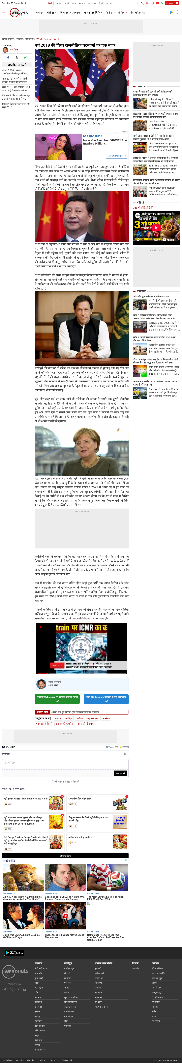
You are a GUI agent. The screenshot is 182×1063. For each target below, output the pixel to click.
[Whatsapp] (162, 3)
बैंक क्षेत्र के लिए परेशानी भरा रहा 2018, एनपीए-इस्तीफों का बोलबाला (16, 97)
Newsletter (170, 3)
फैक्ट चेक (38, 1040)
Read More (57, 666)
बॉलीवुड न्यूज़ (69, 968)
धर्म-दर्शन (98, 1001)
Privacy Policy (68, 1060)
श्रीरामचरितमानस (137, 12)
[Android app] (14, 953)
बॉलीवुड (50, 12)
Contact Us (54, 1060)
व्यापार (37, 1044)
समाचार (38, 12)
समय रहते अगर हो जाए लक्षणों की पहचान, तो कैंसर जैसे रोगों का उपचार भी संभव (156, 181)
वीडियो (140, 202)
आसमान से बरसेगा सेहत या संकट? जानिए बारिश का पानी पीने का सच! (155, 383)
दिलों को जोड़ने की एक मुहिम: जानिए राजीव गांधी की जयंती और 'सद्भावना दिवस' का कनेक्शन (155, 361)
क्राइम (37, 1035)
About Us (19, 1060)
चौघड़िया (155, 1006)
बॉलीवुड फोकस (70, 1006)
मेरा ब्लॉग (29, 39)
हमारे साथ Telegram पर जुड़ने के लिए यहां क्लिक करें (106, 699)
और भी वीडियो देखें (143, 208)
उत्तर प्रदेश (38, 973)
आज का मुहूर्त (157, 978)
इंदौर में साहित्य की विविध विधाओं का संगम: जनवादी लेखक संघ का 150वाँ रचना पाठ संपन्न (154, 316)
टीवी (66, 1021)
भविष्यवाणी (99, 973)
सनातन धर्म (99, 978)
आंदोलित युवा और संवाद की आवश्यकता (151, 296)
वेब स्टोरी (67, 978)
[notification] (177, 12)
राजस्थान (38, 1021)
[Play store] (171, 12)
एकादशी (98, 968)
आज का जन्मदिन (158, 973)
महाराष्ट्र (37, 1016)
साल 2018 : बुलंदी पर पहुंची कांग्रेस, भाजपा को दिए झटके (14, 80)
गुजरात (37, 1011)
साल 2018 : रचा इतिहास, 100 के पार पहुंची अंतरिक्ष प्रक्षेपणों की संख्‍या (16, 88)
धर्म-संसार (106, 718)
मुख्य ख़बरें (39, 978)
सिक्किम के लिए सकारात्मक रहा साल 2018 (15, 105)
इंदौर (36, 992)
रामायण (98, 987)
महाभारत (98, 992)
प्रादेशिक (38, 997)
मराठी (74, 3)
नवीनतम (141, 291)
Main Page (7, 1060)
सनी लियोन (68, 1016)
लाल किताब (156, 987)
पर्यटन (66, 992)
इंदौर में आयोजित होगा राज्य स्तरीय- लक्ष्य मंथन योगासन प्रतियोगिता (154, 339)
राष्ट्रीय (37, 982)
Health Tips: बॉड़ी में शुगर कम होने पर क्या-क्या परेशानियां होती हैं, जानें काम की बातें (155, 115)
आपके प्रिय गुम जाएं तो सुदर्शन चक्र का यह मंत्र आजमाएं (75, 712)
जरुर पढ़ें (141, 86)
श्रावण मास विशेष (92, 12)
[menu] (5, 12)
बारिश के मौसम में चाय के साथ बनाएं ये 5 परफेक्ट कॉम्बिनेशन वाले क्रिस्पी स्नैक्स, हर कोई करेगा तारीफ (155, 159)
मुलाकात (67, 1025)
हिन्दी (50, 3)
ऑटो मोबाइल (40, 1030)
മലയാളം (91, 3)
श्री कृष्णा (98, 982)
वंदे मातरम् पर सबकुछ (70, 12)
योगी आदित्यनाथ (41, 968)
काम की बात (40, 1025)
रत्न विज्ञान (156, 1021)
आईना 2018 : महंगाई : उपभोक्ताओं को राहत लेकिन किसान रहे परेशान (14, 71)
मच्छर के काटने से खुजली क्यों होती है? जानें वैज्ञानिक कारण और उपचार (152, 93)
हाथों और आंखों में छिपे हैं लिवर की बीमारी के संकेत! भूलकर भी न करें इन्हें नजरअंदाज (153, 137)
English (58, 3)
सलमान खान (69, 1011)
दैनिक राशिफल (157, 968)
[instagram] (152, 3)
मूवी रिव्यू (67, 982)
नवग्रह (154, 1016)
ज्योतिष (120, 12)
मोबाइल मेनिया (40, 1049)
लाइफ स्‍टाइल (8, 39)
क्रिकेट (109, 12)
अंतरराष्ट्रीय (39, 987)
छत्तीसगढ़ (38, 1006)
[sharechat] (147, 3)
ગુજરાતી (109, 3)
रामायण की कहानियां (65, 723)
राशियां (154, 982)
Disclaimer (42, 1060)
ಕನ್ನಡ (101, 3)
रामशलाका (156, 1001)
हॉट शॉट (67, 973)
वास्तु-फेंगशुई (157, 992)
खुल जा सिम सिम (71, 997)
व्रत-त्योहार (99, 997)
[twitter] (142, 3)
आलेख (66, 987)
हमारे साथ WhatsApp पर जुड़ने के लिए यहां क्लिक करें (57, 699)
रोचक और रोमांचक (85, 723)
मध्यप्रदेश (38, 1001)
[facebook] (137, 3)
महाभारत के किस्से (44, 723)
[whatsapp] (25, 57)
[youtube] (157, 3)
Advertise (31, 1060)
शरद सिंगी (14, 49)
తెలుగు (82, 3)
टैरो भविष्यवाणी (158, 997)
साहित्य (19, 39)
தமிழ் (67, 3)
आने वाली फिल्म (70, 1001)
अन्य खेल (135, 968)
